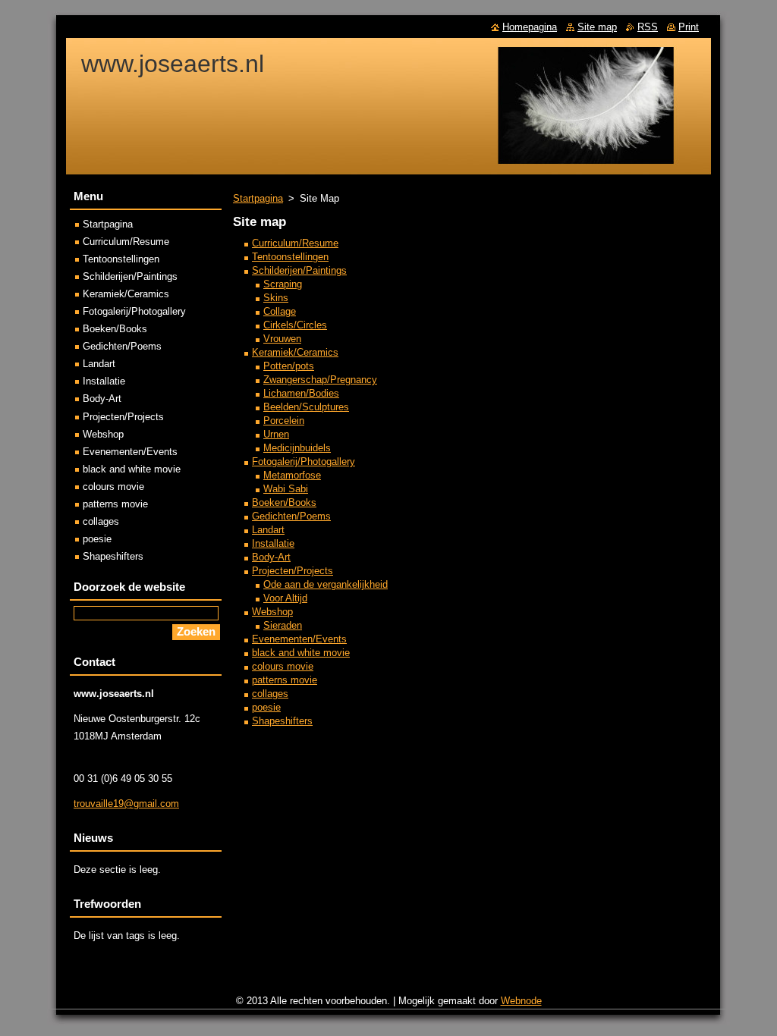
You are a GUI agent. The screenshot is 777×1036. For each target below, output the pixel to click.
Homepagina (529, 27)
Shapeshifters (282, 721)
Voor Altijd (285, 598)
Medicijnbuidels (297, 448)
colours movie (282, 666)
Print (688, 27)
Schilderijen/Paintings (299, 270)
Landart (268, 529)
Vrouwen (282, 338)
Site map (597, 27)
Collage (279, 311)
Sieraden (282, 625)
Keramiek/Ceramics (295, 352)
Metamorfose (292, 475)
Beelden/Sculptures (306, 407)
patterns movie (284, 680)
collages (270, 693)
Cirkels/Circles (295, 325)
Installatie (273, 543)
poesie (266, 707)
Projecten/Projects (292, 570)
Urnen (276, 434)
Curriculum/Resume (295, 243)
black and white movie (301, 652)
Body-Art (271, 557)
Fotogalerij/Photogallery (303, 461)
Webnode (521, 1000)
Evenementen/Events (299, 639)
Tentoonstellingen (290, 256)
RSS (647, 27)
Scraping (282, 284)
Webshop (272, 611)
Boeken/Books (284, 502)
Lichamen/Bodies (301, 393)
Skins (275, 297)
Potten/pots (288, 366)
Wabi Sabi (285, 488)
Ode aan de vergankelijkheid (325, 584)
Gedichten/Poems (291, 516)
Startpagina (258, 198)
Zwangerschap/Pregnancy (320, 379)
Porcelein (283, 420)
